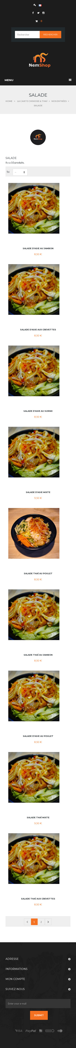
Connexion (36, 5)
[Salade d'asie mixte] (38, 452)
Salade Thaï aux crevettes (38, 899)
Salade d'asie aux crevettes (38, 330)
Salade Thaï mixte (38, 817)
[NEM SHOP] (38, 60)
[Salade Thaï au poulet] (38, 533)
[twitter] (38, 12)
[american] (41, 1031)
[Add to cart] (38, 239)
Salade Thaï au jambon (38, 655)
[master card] (31, 1031)
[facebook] (33, 12)
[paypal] (50, 1031)
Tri (7, 171)
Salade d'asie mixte (38, 492)
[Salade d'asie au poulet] (38, 696)
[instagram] (43, 12)
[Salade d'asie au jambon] (38, 208)
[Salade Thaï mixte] (38, 777)
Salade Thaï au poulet (38, 573)
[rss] (60, 1031)
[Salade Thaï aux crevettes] (38, 858)
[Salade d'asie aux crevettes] (38, 289)
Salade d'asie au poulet (38, 736)
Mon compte (15, 979)
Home (9, 101)
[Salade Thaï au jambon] (38, 614)
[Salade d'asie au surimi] (38, 371)
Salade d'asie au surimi (38, 411)
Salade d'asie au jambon (38, 248)
